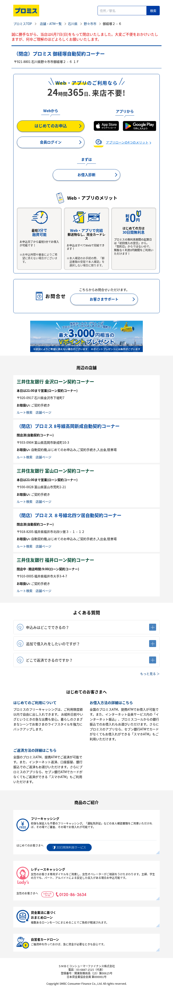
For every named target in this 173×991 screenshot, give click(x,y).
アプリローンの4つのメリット (127, 142)
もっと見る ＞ (150, 673)
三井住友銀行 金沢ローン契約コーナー (55, 381)
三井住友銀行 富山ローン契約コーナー (55, 471)
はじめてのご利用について (35, 702)
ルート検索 (24, 412)
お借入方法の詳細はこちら (111, 702)
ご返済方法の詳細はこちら (35, 750)
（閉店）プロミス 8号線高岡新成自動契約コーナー (68, 426)
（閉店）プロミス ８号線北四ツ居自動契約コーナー (69, 515)
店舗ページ (43, 412)
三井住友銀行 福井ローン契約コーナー (55, 560)
